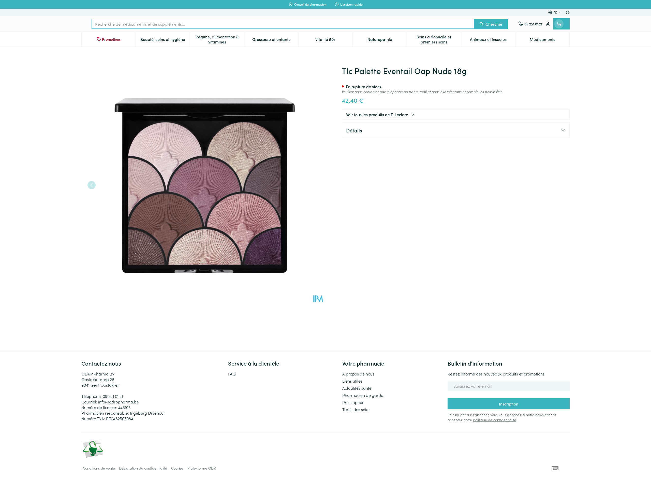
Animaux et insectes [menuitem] (492, 40)
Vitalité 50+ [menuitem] (333, 40)
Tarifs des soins (356, 409)
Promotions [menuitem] (111, 39)
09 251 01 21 (113, 396)
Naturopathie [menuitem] (387, 40)
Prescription (353, 402)
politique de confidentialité (494, 419)
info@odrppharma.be (118, 401)
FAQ (232, 373)
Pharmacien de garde (362, 395)
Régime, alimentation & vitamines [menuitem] (220, 39)
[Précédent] (91, 185)
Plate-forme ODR (201, 468)
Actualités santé (357, 388)
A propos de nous (358, 373)
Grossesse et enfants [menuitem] (275, 40)
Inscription (508, 403)
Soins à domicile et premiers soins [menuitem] (439, 39)
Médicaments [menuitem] (549, 40)
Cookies (177, 468)
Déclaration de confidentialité (143, 468)
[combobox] (283, 24)
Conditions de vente (99, 468)
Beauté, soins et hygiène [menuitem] (165, 40)
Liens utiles (352, 381)
